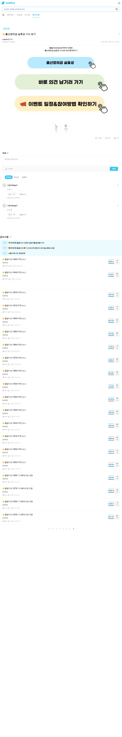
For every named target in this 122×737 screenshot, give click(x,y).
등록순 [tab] (24, 177)
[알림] (119, 3)
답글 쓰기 (23, 194)
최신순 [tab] (16, 177)
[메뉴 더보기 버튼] (3, 15)
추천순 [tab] (8, 177)
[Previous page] (49, 528)
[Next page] (73, 528)
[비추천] (14, 194)
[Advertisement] (61, 22)
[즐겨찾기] (10, 237)
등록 (113, 169)
